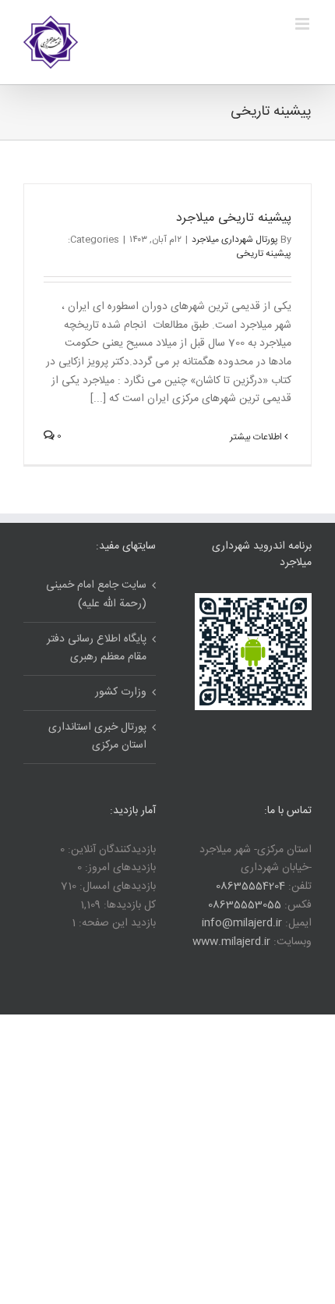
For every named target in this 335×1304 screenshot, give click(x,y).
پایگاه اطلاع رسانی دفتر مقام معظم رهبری (96, 649)
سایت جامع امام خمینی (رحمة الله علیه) (96, 595)
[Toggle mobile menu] (303, 24)
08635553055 (244, 905)
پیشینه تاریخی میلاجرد (233, 218)
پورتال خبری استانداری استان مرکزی (97, 737)
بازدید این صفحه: (116, 923)
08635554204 (250, 886)
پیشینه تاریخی (263, 253)
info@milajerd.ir (242, 923)
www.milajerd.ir (231, 942)
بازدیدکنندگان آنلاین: (110, 849)
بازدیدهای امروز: (119, 867)
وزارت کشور (120, 693)
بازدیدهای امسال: (116, 886)
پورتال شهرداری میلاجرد (235, 239)
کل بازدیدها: (128, 905)
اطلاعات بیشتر (257, 437)
